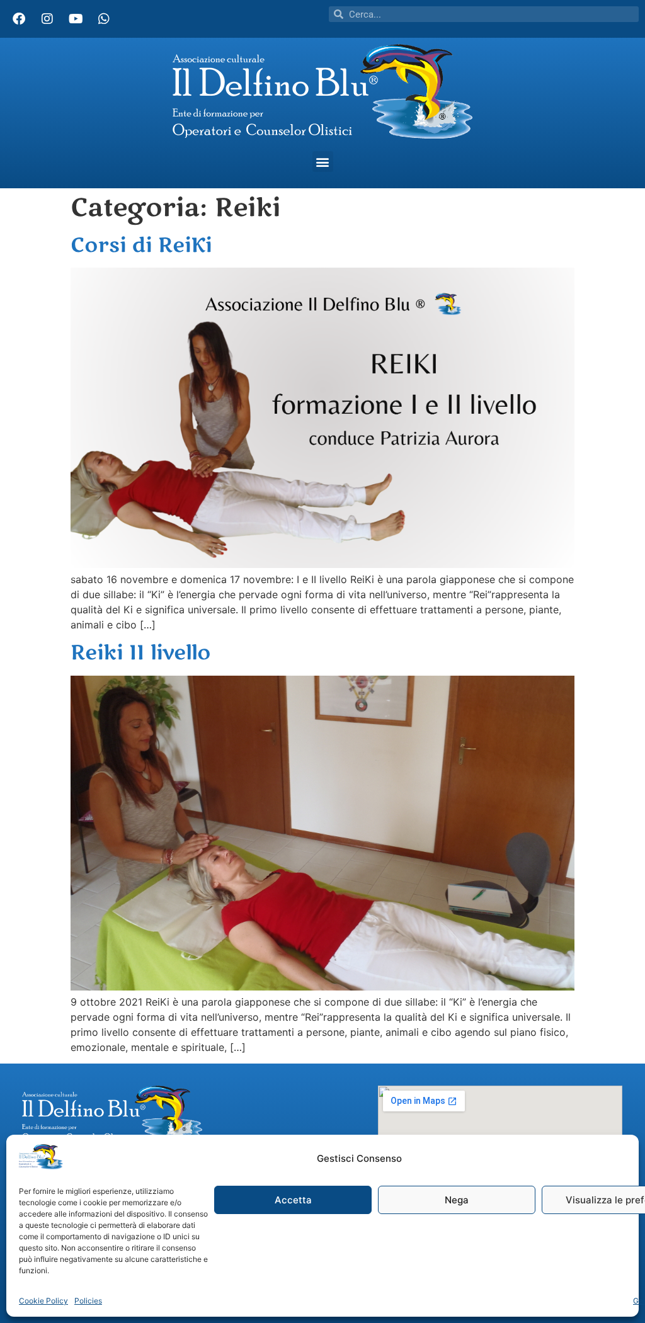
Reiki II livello (141, 652)
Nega (457, 1200)
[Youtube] (75, 18)
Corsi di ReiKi (141, 245)
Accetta (293, 1200)
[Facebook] (18, 18)
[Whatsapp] (104, 18)
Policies (88, 1300)
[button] (322, 161)
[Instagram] (47, 18)
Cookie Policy (43, 1300)
